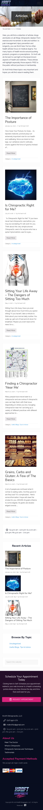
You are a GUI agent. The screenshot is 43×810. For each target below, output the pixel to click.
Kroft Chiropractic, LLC (24, 802)
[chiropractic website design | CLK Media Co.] (25, 805)
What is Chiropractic (12, 746)
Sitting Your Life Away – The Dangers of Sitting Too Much (21, 295)
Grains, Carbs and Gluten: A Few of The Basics (20, 476)
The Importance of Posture (18, 120)
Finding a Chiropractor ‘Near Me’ (21, 385)
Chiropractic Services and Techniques (19, 749)
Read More (11, 153)
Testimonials (9, 752)
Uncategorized (15, 159)
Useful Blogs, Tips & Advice (19, 424)
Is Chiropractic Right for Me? (19, 207)
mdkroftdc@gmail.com (16, 725)
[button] (38, 3)
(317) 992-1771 (12, 720)
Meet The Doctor (11, 742)
